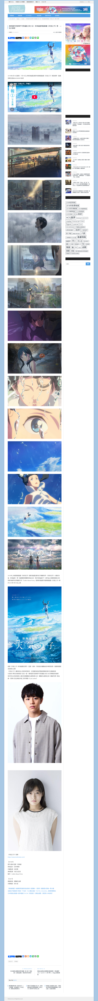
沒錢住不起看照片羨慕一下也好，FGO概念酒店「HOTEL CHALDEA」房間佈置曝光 (32, 891)
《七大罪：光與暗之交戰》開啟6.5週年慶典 (81, 160)
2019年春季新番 (70, 211)
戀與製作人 (77, 244)
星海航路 (57, 15)
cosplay (68, 221)
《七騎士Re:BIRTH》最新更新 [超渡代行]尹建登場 (81, 153)
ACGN (54, 32)
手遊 (83, 244)
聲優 (68, 247)
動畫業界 (68, 241)
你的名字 (85, 230)
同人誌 (80, 241)
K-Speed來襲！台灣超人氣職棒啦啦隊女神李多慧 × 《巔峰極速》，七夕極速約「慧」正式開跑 (81, 175)
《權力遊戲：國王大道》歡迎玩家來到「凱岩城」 (81, 146)
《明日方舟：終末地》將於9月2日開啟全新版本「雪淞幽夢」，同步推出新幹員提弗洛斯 (81, 124)
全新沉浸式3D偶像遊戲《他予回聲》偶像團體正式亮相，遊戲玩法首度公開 (81, 191)
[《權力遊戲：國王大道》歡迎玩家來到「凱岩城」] (68, 145)
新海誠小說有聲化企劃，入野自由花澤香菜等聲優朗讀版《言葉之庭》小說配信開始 (53, 987)
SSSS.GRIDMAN (70, 227)
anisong (79, 218)
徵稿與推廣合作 (30, 2)
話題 (84, 247)
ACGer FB (44, 2)
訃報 (79, 247)
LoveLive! (75, 224)
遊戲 (68, 251)
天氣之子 (10, 961)
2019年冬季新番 (71, 209)
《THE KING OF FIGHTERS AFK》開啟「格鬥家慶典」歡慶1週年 (81, 167)
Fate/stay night (76, 221)
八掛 (83, 233)
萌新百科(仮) (48, 15)
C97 (87, 218)
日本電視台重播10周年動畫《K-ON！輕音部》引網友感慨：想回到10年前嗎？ (30, 893)
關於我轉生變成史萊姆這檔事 (82, 251)
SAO (81, 224)
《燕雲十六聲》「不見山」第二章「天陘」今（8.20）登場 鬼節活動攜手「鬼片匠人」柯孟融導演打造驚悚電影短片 (81, 184)
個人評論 (68, 233)
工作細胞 (71, 244)
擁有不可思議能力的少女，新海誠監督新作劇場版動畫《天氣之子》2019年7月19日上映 (34, 987)
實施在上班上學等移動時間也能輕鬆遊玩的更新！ (81, 131)
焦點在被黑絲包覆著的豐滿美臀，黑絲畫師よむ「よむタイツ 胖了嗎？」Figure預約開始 (48, 972)
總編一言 (38, 2)
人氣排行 (77, 230)
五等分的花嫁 (69, 230)
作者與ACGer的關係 (20, 2)
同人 (74, 241)
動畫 (57, 32)
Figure (68, 224)
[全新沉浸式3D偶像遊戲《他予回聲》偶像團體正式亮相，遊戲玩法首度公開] (68, 190)
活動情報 (20, 15)
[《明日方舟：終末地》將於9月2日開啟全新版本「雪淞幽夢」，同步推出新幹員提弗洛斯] (68, 122)
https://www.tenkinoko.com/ (16, 857)
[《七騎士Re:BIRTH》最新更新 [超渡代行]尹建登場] (68, 152)
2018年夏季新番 (70, 202)
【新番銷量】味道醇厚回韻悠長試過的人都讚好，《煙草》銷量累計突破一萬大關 (31, 888)
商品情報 (39, 15)
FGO (82, 221)
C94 (83, 218)
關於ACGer (11, 2)
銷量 (72, 251)
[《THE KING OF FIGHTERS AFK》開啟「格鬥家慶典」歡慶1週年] (68, 166)
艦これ (74, 247)
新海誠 (16, 961)
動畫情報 (82, 237)
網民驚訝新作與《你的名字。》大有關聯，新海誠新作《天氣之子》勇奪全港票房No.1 (16, 987)
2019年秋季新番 (80, 211)
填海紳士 (10, 32)
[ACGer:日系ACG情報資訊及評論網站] (17, 8)
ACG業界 (70, 217)
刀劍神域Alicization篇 (71, 237)
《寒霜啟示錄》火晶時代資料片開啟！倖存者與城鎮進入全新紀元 (81, 139)
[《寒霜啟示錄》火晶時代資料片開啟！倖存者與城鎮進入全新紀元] (68, 138)
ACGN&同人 (29, 15)
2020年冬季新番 (69, 214)
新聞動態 (12, 15)
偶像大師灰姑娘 (76, 233)
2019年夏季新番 (83, 209)
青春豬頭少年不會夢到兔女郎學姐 (72, 253)
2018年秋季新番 (72, 205)
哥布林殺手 (86, 241)
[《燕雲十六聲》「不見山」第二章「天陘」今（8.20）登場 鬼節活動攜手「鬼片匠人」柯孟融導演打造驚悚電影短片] (68, 182)
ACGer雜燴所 (78, 214)
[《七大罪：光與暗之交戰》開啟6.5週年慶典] (68, 159)
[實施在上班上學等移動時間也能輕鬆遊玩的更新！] (68, 130)
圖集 (67, 244)
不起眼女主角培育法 (80, 227)
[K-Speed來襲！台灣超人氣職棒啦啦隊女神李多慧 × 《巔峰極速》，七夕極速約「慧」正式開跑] (68, 173)
